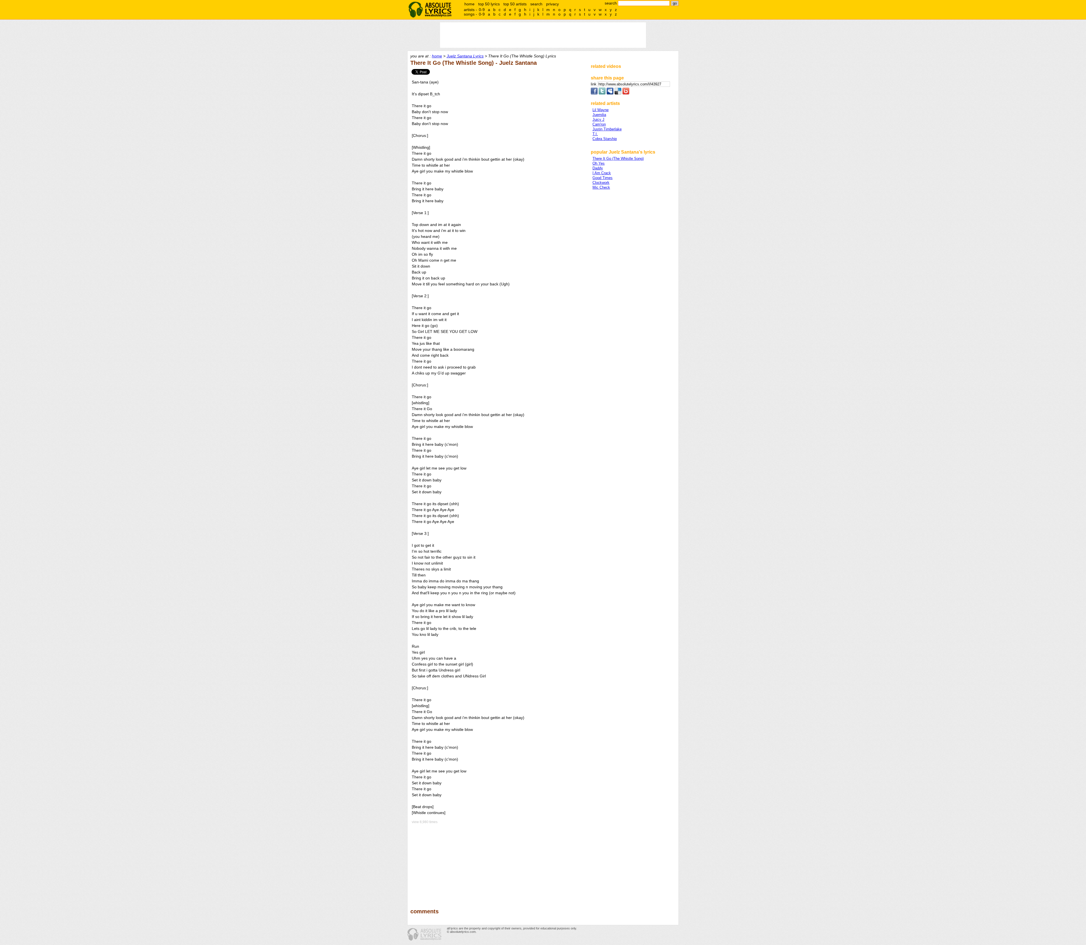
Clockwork (600, 182)
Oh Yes (598, 163)
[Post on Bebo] (625, 93)
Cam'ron (599, 124)
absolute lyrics (430, 10)
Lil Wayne (600, 110)
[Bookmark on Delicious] (618, 93)
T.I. (595, 134)
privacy (552, 4)
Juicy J (598, 119)
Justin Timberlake (607, 129)
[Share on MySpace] (610, 93)
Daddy (597, 168)
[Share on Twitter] (602, 93)
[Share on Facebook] (594, 93)
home (469, 4)
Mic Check (601, 187)
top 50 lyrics (489, 4)
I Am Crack (601, 173)
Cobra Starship (604, 139)
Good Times (602, 178)
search (536, 4)
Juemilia (599, 115)
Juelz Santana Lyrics (465, 56)
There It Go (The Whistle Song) (618, 158)
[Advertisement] (498, 862)
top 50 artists (515, 4)
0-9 (482, 9)
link (594, 84)
